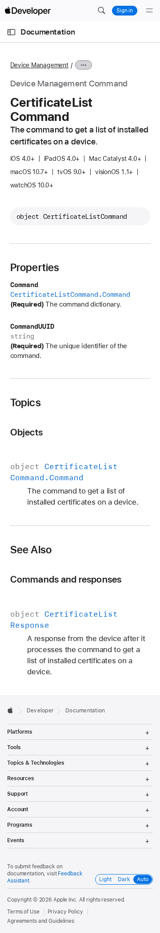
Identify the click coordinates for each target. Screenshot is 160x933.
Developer (40, 711)
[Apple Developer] (27, 10)
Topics (25, 403)
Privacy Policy (65, 912)
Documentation (47, 31)
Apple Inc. (65, 900)
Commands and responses (66, 579)
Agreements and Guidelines (40, 921)
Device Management (39, 65)
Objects (26, 432)
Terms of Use (23, 912)
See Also (31, 550)
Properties (35, 267)
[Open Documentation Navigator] (11, 32)
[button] (101, 10)
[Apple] (12, 710)
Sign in (124, 11)
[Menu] (149, 10)
